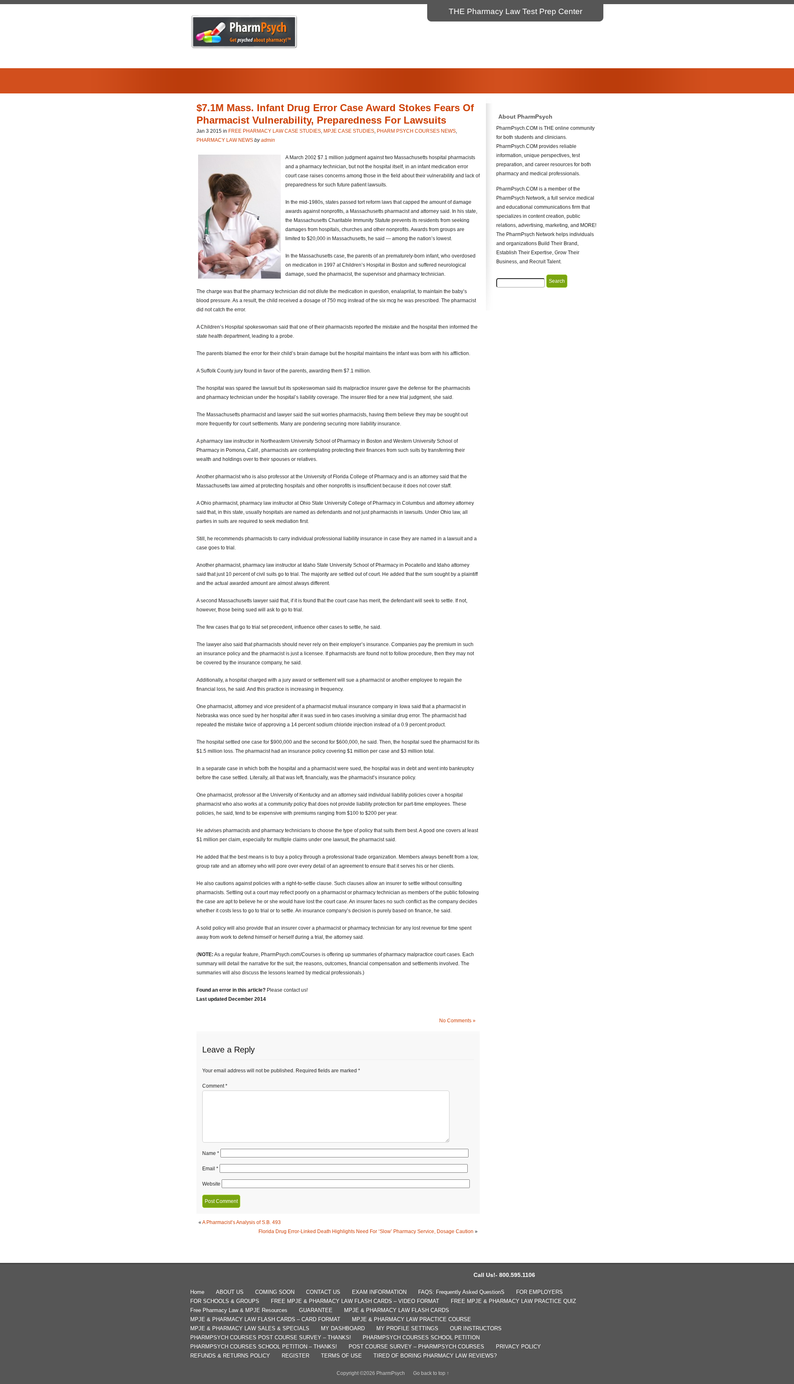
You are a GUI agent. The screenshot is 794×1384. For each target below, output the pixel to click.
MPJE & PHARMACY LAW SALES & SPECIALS (249, 1328)
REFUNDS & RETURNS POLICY (230, 1356)
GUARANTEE (315, 1310)
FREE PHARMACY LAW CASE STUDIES (274, 131)
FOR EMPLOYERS (539, 1292)
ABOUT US (230, 1292)
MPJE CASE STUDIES (348, 131)
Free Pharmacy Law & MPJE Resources (238, 1310)
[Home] (244, 48)
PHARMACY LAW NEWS (224, 140)
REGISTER (295, 1356)
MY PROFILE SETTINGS (407, 1328)
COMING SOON (274, 1292)
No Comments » (457, 1021)
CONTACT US (323, 1292)
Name (210, 1153)
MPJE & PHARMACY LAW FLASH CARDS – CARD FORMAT (265, 1319)
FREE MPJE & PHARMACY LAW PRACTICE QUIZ (513, 1301)
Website (211, 1184)
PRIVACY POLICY (518, 1346)
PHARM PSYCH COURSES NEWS (416, 131)
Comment (214, 1086)
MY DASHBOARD (343, 1328)
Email (210, 1169)
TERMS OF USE (341, 1356)
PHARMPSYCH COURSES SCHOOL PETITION (421, 1337)
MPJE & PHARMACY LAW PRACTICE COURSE (411, 1319)
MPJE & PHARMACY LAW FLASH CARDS (396, 1310)
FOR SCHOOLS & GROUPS (224, 1301)
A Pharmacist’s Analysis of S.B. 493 (241, 1222)
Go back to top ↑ (431, 1373)
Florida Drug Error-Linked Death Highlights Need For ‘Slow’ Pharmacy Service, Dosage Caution (366, 1231)
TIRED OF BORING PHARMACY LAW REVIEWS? (435, 1356)
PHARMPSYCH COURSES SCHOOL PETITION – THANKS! (263, 1346)
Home (197, 1292)
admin (268, 140)
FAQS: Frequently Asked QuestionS (461, 1292)
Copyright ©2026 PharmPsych (371, 1373)
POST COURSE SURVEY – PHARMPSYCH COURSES (416, 1346)
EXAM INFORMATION (379, 1292)
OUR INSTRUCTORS (476, 1328)
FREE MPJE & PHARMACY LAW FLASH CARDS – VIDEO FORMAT (355, 1301)
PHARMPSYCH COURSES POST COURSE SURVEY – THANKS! (270, 1337)
